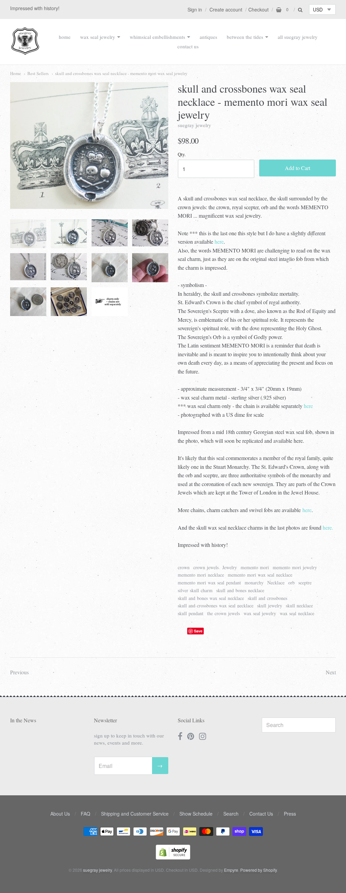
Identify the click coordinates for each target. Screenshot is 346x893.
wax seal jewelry (97, 36)
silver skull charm (195, 590)
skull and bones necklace (240, 590)
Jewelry (229, 567)
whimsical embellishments (157, 36)
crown (184, 567)
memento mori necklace (201, 575)
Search (231, 813)
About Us (60, 813)
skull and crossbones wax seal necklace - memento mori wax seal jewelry (121, 73)
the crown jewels (223, 613)
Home (15, 73)
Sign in (195, 9)
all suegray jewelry (298, 36)
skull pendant (190, 613)
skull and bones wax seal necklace (211, 598)
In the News (23, 720)
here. (328, 527)
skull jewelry (269, 605)
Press (290, 813)
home (65, 36)
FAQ (85, 813)
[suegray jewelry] (25, 51)
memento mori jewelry (295, 567)
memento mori (255, 567)
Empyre (231, 870)
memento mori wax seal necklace (260, 575)
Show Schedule (196, 813)
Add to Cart (297, 167)
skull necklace (299, 605)
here (219, 241)
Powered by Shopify (258, 870)
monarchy (254, 582)
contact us (188, 46)
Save (198, 630)
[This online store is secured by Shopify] (173, 857)
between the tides (245, 36)
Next (331, 672)
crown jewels (206, 567)
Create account (225, 9)
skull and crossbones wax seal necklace (215, 605)
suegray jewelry (194, 125)
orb (291, 582)
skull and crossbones (267, 598)
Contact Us (261, 813)
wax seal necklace (297, 613)
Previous (19, 672)
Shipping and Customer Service (135, 813)
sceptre (305, 582)
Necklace (276, 582)
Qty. (182, 155)
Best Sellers (38, 73)
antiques (208, 36)
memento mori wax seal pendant (209, 582)
